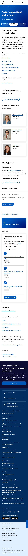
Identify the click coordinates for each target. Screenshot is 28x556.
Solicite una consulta (7, 204)
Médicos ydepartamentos (13, 24)
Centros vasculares (7, 61)
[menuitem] (4, 24)
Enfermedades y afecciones (9, 6)
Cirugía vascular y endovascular (10, 67)
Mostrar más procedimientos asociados (10, 330)
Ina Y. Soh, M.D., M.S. (16, 145)
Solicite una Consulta (8, 19)
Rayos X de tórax (5, 327)
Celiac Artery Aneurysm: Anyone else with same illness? (13, 287)
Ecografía (4, 320)
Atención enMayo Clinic (22, 24)
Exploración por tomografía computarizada (11, 324)
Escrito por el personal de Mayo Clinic (10, 194)
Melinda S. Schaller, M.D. (17, 114)
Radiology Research (7, 83)
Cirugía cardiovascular (8, 64)
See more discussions (10, 297)
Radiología (4, 73)
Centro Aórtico (6, 58)
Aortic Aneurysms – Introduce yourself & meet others (14, 257)
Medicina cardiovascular (8, 70)
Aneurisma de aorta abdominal (8, 310)
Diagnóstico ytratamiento (5, 24)
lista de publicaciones (14, 170)
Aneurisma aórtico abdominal (9, 356)
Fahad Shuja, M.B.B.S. (17, 130)
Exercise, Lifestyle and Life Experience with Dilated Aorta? (13, 272)
